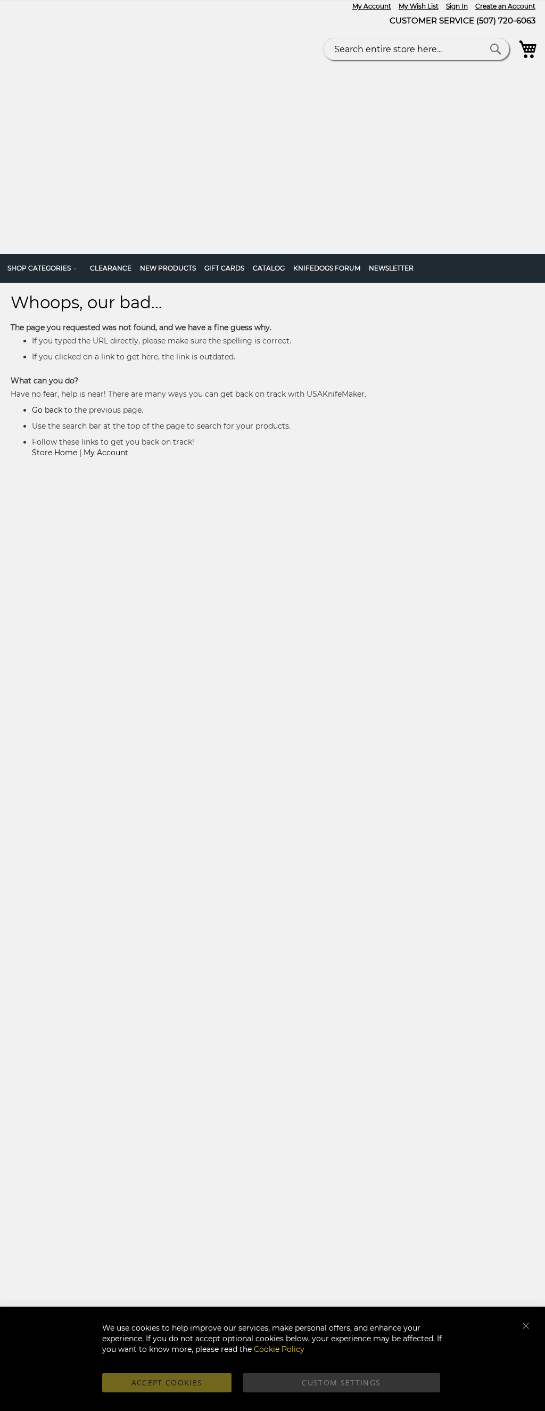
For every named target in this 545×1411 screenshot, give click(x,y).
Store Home (54, 452)
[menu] (272, 268)
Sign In (457, 6)
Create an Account (505, 6)
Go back (47, 410)
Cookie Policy (279, 1349)
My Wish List (419, 6)
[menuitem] (44, 268)
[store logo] (122, 123)
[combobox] (416, 49)
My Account (371, 6)
